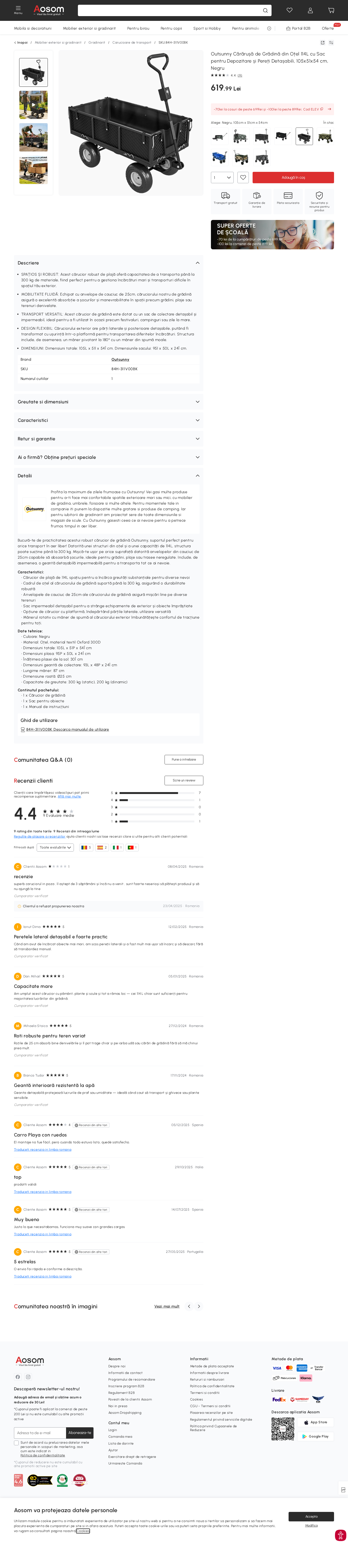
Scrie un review (184, 780)
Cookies (196, 1399)
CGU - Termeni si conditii (210, 1406)
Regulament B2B (121, 1393)
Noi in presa (117, 1406)
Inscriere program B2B (126, 1386)
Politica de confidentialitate (43, 1455)
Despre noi (117, 1366)
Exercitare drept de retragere (132, 1457)
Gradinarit (97, 43)
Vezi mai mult (167, 1306)
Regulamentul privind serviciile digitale (221, 1420)
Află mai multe (69, 796)
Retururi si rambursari (207, 1380)
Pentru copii (171, 28)
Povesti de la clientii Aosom (130, 1399)
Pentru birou (138, 28)
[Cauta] (265, 10)
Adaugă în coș (293, 177)
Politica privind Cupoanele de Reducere (213, 1428)
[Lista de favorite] (289, 10)
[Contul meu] (310, 10)
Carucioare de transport (132, 43)
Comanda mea (120, 1437)
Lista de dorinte (121, 1444)
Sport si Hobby (207, 28)
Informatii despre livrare (209, 1373)
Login (112, 1430)
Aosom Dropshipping (125, 1413)
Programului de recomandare (131, 1380)
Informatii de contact (125, 1373)
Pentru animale (245, 28)
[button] (108, 263)
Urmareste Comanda (125, 1463)
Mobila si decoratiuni (33, 28)
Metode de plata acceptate (212, 1366)
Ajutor (113, 1450)
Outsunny (120, 359)
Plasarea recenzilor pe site (211, 1413)
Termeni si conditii (205, 1393)
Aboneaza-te (79, 1432)
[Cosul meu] (331, 10)
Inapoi (22, 43)
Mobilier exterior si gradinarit (89, 28)
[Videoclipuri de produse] (33, 105)
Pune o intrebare (184, 759)
